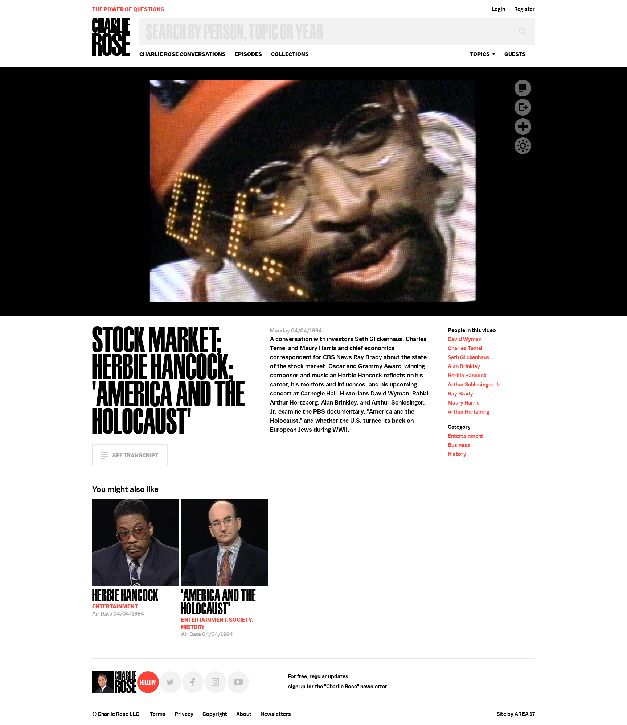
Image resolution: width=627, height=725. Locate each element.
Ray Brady (460, 393)
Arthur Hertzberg (468, 411)
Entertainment (465, 436)
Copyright (214, 714)
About (243, 714)
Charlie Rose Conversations (182, 54)
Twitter (170, 682)
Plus (523, 126)
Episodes (248, 54)
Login (498, 9)
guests (515, 54)
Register (524, 9)
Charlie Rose (111, 37)
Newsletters (276, 714)
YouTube (238, 682)
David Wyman (464, 339)
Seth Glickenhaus (468, 357)
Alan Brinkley (464, 366)
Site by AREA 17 (515, 714)
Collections (290, 54)
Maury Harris (464, 402)
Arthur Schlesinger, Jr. (474, 384)
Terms (157, 714)
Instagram (215, 682)
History (457, 454)
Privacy (184, 714)
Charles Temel (465, 348)
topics (480, 54)
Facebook (193, 682)
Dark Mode (523, 145)
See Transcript (135, 455)
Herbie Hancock (467, 375)
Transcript (523, 88)
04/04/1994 (125, 601)
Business (459, 445)
